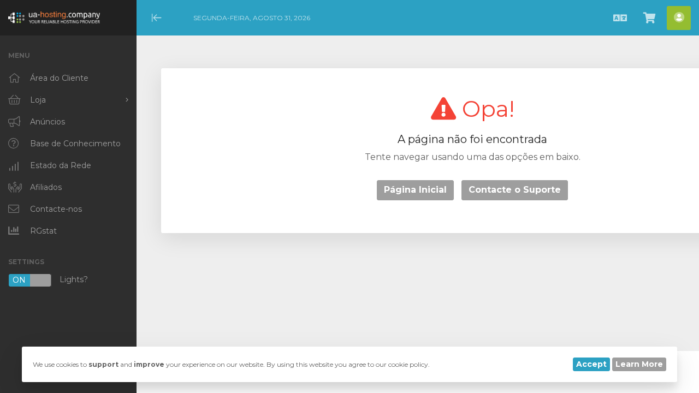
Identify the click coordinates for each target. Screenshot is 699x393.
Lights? (50, 280)
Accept (591, 364)
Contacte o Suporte (515, 189)
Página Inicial (415, 189)
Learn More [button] (639, 364)
